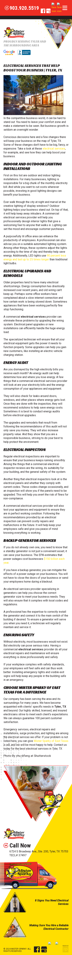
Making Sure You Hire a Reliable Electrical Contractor (49, 927)
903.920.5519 (24, 8)
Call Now (20, 845)
